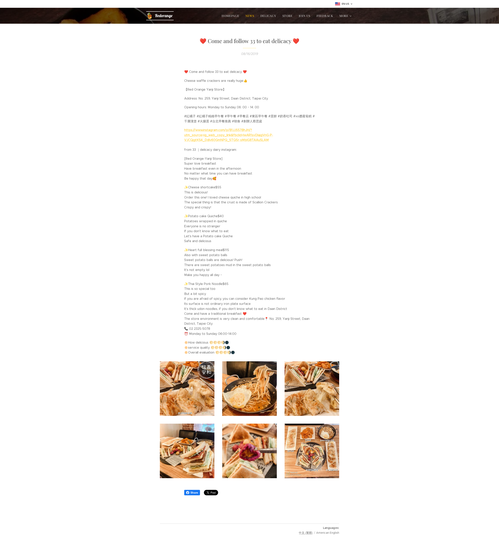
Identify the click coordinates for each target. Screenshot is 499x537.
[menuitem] (231, 16)
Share (194, 492)
